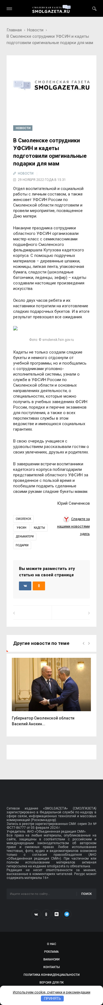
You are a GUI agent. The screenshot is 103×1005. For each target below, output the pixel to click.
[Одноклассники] (46, 914)
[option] (51, 695)
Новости (35, 30)
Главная (14, 30)
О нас (51, 944)
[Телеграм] (66, 914)
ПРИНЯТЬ (52, 998)
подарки (22, 545)
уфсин (21, 527)
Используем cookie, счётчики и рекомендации (51, 992)
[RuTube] (56, 914)
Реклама (51, 952)
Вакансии (51, 959)
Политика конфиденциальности (52, 975)
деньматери (25, 536)
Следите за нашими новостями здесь (73, 526)
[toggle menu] (9, 8)
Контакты (51, 967)
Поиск (86, 894)
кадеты (39, 527)
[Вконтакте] (36, 914)
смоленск (23, 518)
